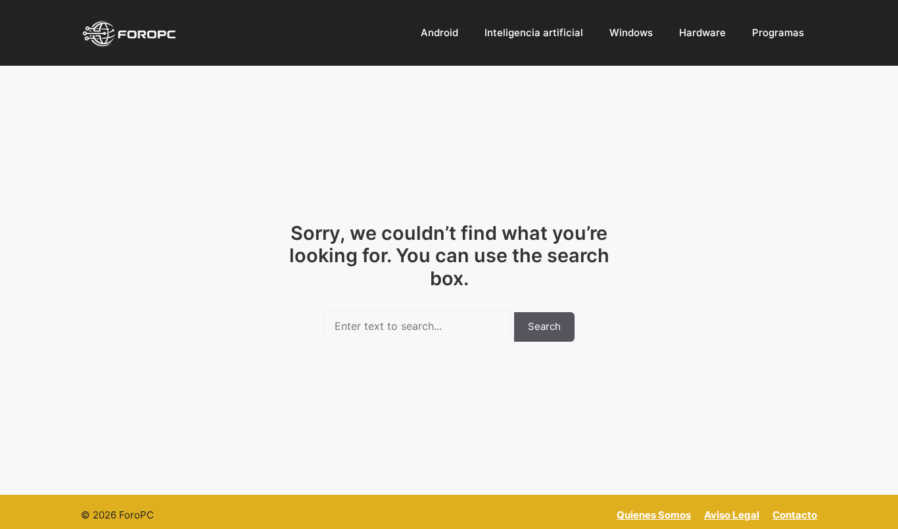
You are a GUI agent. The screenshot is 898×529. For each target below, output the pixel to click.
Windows (631, 32)
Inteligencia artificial (533, 32)
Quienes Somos (654, 515)
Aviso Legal (731, 515)
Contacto (794, 515)
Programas (778, 32)
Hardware (702, 32)
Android (439, 32)
